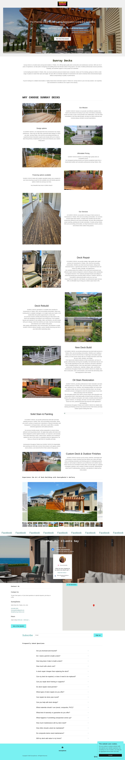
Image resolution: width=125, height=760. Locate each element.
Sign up (98, 635)
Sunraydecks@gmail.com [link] (17, 610)
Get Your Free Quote (62, 38)
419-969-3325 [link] (14, 608)
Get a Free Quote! (18, 626)
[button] (29, 620)
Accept (110, 755)
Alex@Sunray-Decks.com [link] (17, 612)
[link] (62, 3)
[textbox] (63, 635)
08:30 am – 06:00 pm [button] (23, 620)
